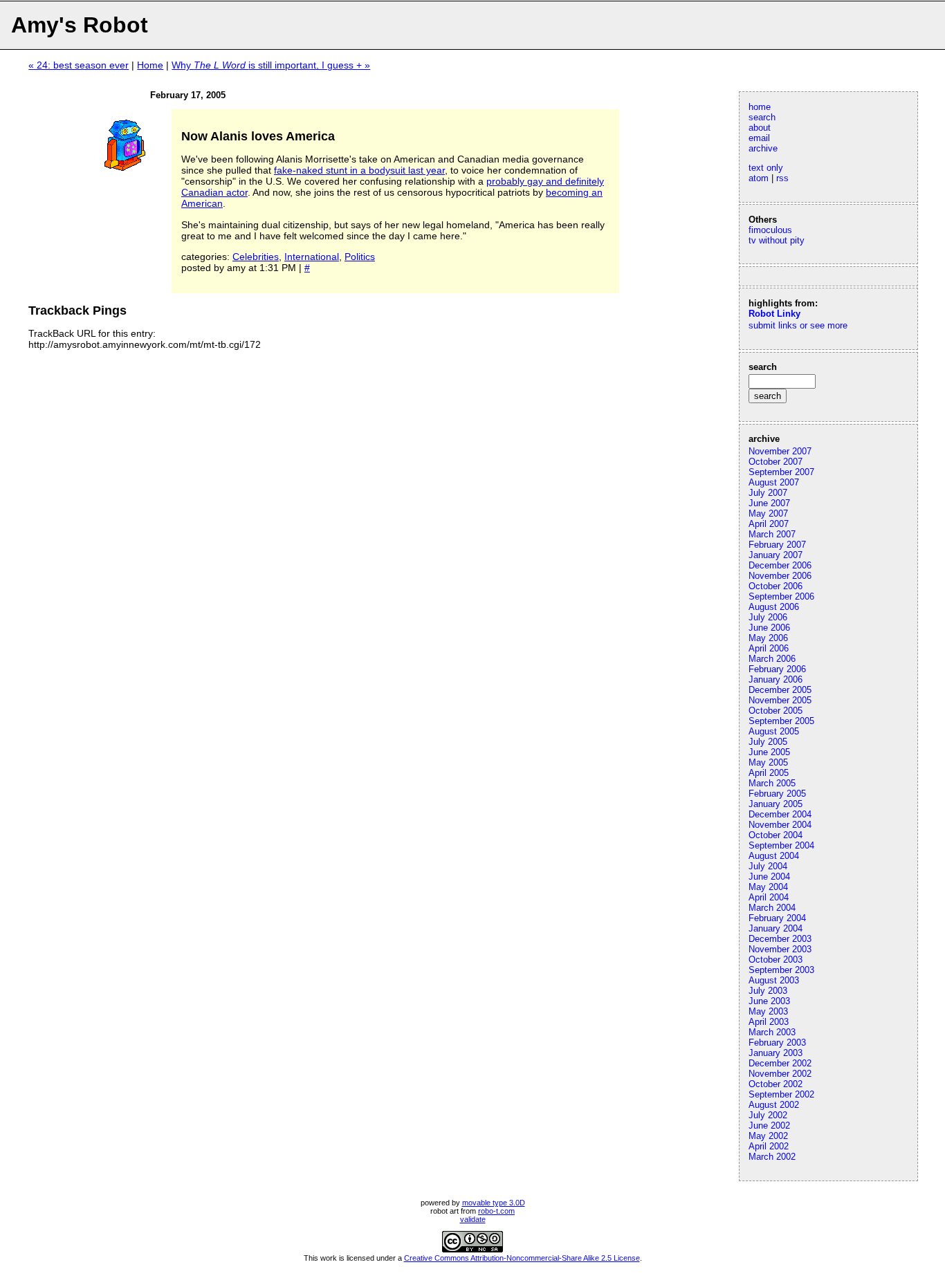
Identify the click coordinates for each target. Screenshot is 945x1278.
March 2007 (772, 534)
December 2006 (780, 565)
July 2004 (768, 866)
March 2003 (772, 1032)
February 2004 (777, 918)
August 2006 (774, 607)
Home (150, 65)
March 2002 (772, 1156)
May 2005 (768, 762)
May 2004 (768, 887)
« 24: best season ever (78, 65)
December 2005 (780, 690)
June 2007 (769, 503)
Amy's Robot (79, 24)
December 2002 (780, 1063)
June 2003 (769, 1001)
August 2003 (774, 980)
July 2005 (768, 742)
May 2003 (768, 1011)
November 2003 (780, 949)
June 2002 (769, 1125)
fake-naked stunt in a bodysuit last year (359, 170)
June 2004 (769, 876)
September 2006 (781, 596)
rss (782, 178)
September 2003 (781, 970)
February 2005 (777, 793)
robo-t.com (496, 1211)
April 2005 (769, 773)
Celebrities (255, 256)
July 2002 (768, 1115)
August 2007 (774, 482)
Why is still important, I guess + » (271, 65)
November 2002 (780, 1073)
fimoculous (770, 230)
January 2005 (775, 804)
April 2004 (769, 897)
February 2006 (777, 669)
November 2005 (780, 700)
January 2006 (775, 679)
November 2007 (780, 451)
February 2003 (777, 1042)
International (311, 256)
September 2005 (781, 721)
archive (763, 148)
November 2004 (780, 824)
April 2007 (769, 524)
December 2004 (780, 814)
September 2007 (781, 472)
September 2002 (781, 1094)
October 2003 (775, 959)
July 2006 (768, 617)
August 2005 (774, 731)
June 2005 (769, 752)
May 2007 (768, 513)
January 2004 (775, 928)
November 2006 (780, 576)
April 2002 (769, 1146)
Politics (360, 256)
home (760, 107)
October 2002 (775, 1084)
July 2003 (768, 990)
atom (759, 178)
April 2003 (769, 1022)
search (762, 117)
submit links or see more (798, 325)
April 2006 (769, 648)
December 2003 (780, 939)
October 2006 (775, 586)
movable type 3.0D (493, 1202)
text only (766, 168)
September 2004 (781, 845)
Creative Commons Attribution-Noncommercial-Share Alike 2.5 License (522, 1258)
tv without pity (777, 240)
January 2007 (775, 555)
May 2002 (768, 1136)
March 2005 (772, 783)
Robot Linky (774, 313)
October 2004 (775, 835)
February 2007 (777, 544)
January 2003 (775, 1053)
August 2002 (774, 1105)
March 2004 (772, 907)
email (759, 138)
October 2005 (775, 710)
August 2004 (774, 856)
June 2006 (769, 627)
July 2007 (768, 493)
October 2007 (775, 461)
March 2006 (772, 659)
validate (473, 1219)
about (760, 127)
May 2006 (768, 638)
